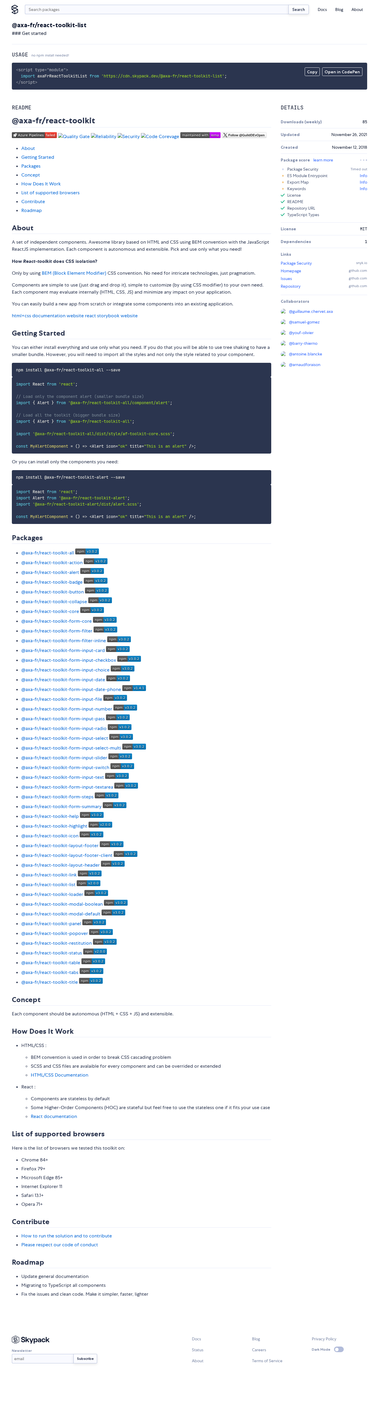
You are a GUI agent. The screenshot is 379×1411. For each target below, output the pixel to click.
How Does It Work (41, 184)
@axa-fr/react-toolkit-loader (52, 894)
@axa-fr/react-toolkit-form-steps (57, 797)
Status (197, 1349)
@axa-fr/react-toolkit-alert (50, 572)
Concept (30, 175)
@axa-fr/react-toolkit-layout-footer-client (67, 855)
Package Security (296, 263)
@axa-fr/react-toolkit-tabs (49, 972)
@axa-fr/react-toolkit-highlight (54, 826)
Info (363, 175)
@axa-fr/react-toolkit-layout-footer (60, 845)
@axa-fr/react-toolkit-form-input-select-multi (71, 748)
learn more (323, 160)
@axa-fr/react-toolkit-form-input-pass (63, 719)
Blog (339, 9)
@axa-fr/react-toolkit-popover (54, 933)
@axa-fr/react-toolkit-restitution (56, 943)
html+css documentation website (48, 316)
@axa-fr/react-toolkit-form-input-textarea (67, 787)
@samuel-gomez (304, 322)
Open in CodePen (342, 72)
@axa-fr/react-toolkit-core (50, 611)
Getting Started (37, 157)
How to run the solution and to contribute (66, 1236)
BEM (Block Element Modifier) (74, 273)
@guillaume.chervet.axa (311, 311)
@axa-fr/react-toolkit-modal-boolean (62, 904)
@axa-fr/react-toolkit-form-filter (56, 631)
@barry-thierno (303, 343)
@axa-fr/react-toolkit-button (52, 592)
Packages (31, 166)
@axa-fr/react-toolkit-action (52, 562)
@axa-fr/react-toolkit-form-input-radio (64, 728)
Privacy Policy (324, 1339)
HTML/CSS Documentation (59, 1075)
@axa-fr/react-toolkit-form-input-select (64, 738)
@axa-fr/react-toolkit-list (48, 884)
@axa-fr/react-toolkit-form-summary (61, 806)
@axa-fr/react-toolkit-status (51, 953)
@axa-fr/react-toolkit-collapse (54, 601)
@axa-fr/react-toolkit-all (47, 553)
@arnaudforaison (304, 364)
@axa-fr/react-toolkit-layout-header (60, 865)
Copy (312, 72)
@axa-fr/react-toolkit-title (49, 982)
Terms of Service (267, 1360)
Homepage (291, 271)
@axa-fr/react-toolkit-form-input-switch (65, 767)
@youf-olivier (301, 332)
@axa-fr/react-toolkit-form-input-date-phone (71, 689)
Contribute (33, 201)
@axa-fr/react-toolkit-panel (51, 923)
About (357, 9)
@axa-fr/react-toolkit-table (50, 962)
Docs (322, 9)
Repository (291, 286)
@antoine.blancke (305, 354)
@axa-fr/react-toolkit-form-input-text (62, 777)
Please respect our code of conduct (59, 1245)
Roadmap (31, 210)
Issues (286, 278)
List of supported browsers (50, 193)
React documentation (54, 1116)
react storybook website (111, 316)
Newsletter (22, 1350)
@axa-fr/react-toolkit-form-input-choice (65, 670)
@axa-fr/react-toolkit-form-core (56, 621)
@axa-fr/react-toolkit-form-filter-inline (63, 640)
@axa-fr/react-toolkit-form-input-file (61, 699)
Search (298, 9)
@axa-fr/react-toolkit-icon (49, 836)
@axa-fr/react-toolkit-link (49, 875)
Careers (259, 1349)
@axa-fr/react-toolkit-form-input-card (63, 650)
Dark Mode (321, 1349)
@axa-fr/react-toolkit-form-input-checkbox (68, 660)
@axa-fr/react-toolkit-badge (52, 582)
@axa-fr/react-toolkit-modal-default (60, 914)
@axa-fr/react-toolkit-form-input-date (63, 680)
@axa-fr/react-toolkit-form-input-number (66, 709)
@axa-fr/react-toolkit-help (50, 816)
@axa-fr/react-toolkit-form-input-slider (64, 758)
